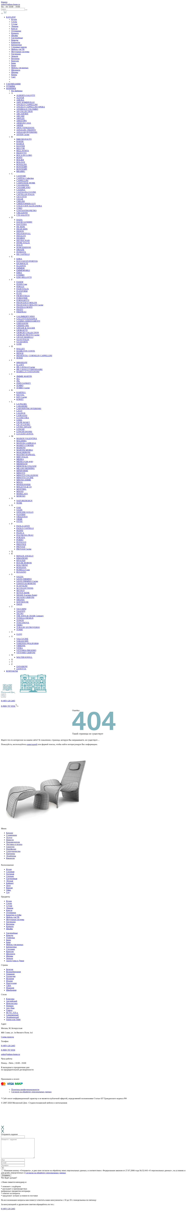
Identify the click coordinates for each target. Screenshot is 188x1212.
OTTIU (19, 521)
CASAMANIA (22, 185)
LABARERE (21, 406)
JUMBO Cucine (23, 388)
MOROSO (20, 496)
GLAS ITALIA (22, 339)
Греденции (16, 54)
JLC (18, 379)
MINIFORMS (22, 471)
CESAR (19, 199)
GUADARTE (22, 342)
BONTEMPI (21, 167)
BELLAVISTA (22, 151)
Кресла (14, 29)
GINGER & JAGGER (25, 328)
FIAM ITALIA (22, 289)
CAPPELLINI (22, 180)
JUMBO (19, 385)
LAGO (19, 411)
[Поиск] (26, 9)
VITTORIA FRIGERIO (26, 650)
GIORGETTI (21, 330)
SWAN (19, 604)
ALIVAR (20, 98)
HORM (19, 358)
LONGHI (20, 429)
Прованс (10, 1006)
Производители (13, 842)
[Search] (3, 696)
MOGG (19, 482)
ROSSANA (21, 567)
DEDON (20, 231)
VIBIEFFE (20, 646)
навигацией (32, 744)
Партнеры (10, 854)
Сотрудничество (13, 851)
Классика (10, 999)
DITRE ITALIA (23, 243)
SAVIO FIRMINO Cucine (27, 581)
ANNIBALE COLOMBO (27, 109)
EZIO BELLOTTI (24, 277)
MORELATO (22, 494)
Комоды (14, 40)
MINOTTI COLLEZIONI (27, 475)
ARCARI (20, 116)
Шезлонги (15, 70)
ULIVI (19, 634)
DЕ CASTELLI (23, 254)
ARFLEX (20, 118)
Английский (11, 1001)
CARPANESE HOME (25, 183)
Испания (10, 979)
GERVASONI (22, 323)
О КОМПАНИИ (13, 84)
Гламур (9, 1010)
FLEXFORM (21, 291)
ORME (19, 519)
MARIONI (20, 448)
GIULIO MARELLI (24, 337)
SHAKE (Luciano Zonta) (26, 595)
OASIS (19, 510)
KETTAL (20, 395)
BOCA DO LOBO (24, 155)
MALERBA (21, 441)
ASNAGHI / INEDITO (26, 130)
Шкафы (14, 35)
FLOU (19, 293)
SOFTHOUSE (22, 602)
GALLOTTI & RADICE (26, 319)
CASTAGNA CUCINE (26, 192)
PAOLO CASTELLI (25, 528)
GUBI (18, 344)
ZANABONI (21, 666)
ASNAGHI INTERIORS (26, 132)
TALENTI (20, 611)
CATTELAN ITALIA (25, 194)
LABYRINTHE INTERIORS (28, 408)
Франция (10, 988)
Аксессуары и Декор (15, 961)
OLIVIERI (20, 514)
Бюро (13, 65)
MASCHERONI (23, 452)
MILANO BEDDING (25, 468)
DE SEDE (20, 227)
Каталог (9, 833)
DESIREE (20, 238)
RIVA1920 (20, 560)
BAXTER (20, 146)
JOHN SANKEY (23, 383)
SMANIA (20, 600)
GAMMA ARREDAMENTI (28, 321)
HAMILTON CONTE (25, 351)
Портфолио (11, 849)
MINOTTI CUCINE (24, 478)
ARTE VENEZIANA (25, 128)
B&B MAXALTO (24, 139)
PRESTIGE (21, 544)
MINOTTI (20, 473)
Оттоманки (16, 31)
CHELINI (20, 201)
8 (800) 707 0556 (8, 1050)
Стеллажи (10, 949)
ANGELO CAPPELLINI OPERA (30, 107)
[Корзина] (5, 13)
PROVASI (20, 547)
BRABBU (20, 171)
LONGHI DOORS (24, 431)
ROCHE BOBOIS (24, 563)
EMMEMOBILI (23, 270)
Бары (13, 63)
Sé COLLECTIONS (24, 588)
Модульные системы (20, 52)
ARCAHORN (22, 114)
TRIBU (19, 625)
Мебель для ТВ (17, 49)
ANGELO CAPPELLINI (26, 104)
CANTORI (21, 176)
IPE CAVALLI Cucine (25, 367)
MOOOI (19, 491)
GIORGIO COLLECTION (27, 332)
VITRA (19, 648)
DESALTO (21, 236)
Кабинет (10, 883)
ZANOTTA (21, 669)
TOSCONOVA (22, 623)
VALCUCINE (22, 639)
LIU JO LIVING (23, 425)
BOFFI (19, 157)
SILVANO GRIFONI (25, 597)
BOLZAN (20, 162)
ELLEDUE (21, 266)
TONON (20, 620)
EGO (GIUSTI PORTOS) (27, 261)
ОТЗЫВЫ (10, 86)
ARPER (19, 125)
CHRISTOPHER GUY (26, 204)
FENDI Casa (21, 284)
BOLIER (20, 160)
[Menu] (2, 13)
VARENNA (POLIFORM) (27, 643)
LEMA (19, 420)
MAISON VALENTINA (26, 438)
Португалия (11, 983)
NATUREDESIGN (24, 501)
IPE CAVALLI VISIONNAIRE (29, 369)
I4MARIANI (21, 362)
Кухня (9, 869)
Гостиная (10, 874)
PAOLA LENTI (23, 526)
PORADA (20, 537)
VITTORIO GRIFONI (25, 653)
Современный (12, 1015)
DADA (19, 220)
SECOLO (20, 590)
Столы (14, 22)
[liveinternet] (6, 1076)
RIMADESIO (22, 558)
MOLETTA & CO (24, 487)
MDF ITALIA (22, 457)
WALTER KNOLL (24, 657)
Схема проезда (7, 1037)
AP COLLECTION (24, 111)
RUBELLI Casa (23, 570)
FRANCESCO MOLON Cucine (29, 305)
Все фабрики (17, 91)
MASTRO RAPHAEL (25, 455)
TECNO (19, 613)
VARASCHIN (22, 641)
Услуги (9, 837)
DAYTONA (21, 224)
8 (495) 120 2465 (8, 701)
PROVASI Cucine (23, 549)
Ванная (9, 888)
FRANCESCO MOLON (26, 303)
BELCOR (20, 148)
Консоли (15, 61)
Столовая (10, 872)
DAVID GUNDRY (24, 222)
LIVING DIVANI (23, 427)
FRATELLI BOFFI (24, 307)
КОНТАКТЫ (12, 671)
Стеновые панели (19, 47)
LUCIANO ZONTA (24, 434)
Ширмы (14, 72)
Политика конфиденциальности (25, 1089)
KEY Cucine (21, 397)
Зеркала (14, 56)
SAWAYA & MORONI (26, 583)
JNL (18, 381)
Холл (8, 885)
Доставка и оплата (14, 844)
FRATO (19, 309)
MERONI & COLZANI (26, 466)
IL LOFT (20, 365)
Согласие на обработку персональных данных (31, 1092)
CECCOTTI (21, 197)
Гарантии (10, 847)
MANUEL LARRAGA (26, 443)
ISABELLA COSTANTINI (27, 372)
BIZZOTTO (21, 153)
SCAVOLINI (21, 586)
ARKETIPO (21, 121)
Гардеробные (17, 38)
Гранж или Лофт (13, 1019)
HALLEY (20, 349)
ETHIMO (20, 275)
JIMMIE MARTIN (24, 376)
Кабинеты (15, 42)
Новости (10, 840)
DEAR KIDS (21, 229)
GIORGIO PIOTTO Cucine (27, 335)
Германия (10, 974)
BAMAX (20, 144)
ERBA (19, 273)
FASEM (19, 282)
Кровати (15, 33)
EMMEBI (20, 268)
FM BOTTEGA (23, 296)
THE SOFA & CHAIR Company (30, 616)
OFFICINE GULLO (24, 512)
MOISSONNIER (23, 484)
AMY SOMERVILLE (25, 102)
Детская (9, 881)
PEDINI (19, 530)
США (8, 985)
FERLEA (20, 286)
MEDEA (20, 459)
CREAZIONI (22, 213)
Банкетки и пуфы (13, 915)
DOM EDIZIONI (23, 247)
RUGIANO (21, 572)
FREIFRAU (21, 312)
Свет (13, 77)
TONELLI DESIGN (24, 618)
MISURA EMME (23, 480)
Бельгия (9, 969)
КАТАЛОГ (11, 17)
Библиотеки (16, 45)
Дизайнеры (11, 856)
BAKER (20, 141)
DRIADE (20, 250)
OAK (18, 507)
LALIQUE (20, 413)
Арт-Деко (10, 1008)
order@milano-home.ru (10, 4)
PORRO (19, 540)
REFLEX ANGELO (24, 556)
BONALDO (21, 164)
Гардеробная (11, 878)
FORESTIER (21, 298)
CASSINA (20, 190)
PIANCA (20, 533)
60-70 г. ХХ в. (12, 1013)
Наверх (4, 2)
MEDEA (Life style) (24, 461)
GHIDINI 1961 (22, 326)
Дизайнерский (12, 1017)
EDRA (19, 259)
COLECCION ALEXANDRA (29, 206)
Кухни (14, 19)
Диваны (14, 26)
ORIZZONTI (21, 517)
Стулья (14, 24)
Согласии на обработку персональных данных (45, 1173)
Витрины (15, 58)
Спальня (10, 876)
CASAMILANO (23, 187)
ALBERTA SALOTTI (25, 95)
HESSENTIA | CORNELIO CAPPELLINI (34, 355)
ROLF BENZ (22, 565)
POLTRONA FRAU (25, 535)
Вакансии (10, 858)
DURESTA (21, 252)
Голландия (10, 976)
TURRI (19, 630)
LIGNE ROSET (23, 422)
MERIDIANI (21, 464)
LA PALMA (21, 404)
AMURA (20, 100)
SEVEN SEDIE (23, 593)
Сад (7, 892)
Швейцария (11, 990)
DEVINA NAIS (23, 240)
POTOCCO (21, 542)
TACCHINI (21, 609)
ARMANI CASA (23, 123)
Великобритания (13, 972)
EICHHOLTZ (22, 263)
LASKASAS (21, 415)
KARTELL (21, 392)
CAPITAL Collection (25, 178)
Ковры (14, 75)
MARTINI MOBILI (24, 450)
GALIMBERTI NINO (25, 316)
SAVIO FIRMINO (24, 579)
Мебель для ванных (19, 68)
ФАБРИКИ (11, 88)
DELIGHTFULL (23, 233)
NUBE (19, 503)
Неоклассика (11, 1003)
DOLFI (19, 245)
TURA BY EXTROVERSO (28, 627)
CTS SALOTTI (22, 215)
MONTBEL (21, 489)
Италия (9, 981)
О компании (11, 835)
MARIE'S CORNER (25, 445)
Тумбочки (10, 938)
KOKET (20, 399)
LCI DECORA (22, 418)
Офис (8, 890)
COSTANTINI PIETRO (26, 210)
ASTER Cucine (22, 134)
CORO (19, 208)
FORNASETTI (22, 300)
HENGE (20, 353)
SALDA (19, 577)
